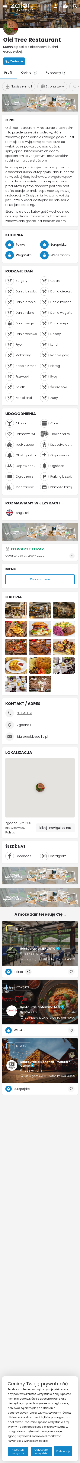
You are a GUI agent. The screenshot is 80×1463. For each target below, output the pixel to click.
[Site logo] (22, 6)
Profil (8, 72)
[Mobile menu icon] (5, 6)
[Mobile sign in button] (55, 6)
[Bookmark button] (71, 971)
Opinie (28, 72)
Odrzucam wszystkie (41, 1451)
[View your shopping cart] (65, 6)
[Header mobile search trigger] (75, 6)
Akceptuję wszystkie (18, 1451)
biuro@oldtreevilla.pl (32, 736)
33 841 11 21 (24, 713)
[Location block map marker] (39, 787)
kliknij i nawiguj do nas (55, 828)
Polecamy (55, 72)
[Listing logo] (10, 27)
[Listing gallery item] (16, 610)
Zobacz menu (40, 579)
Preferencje (63, 1451)
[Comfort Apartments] (40, 102)
